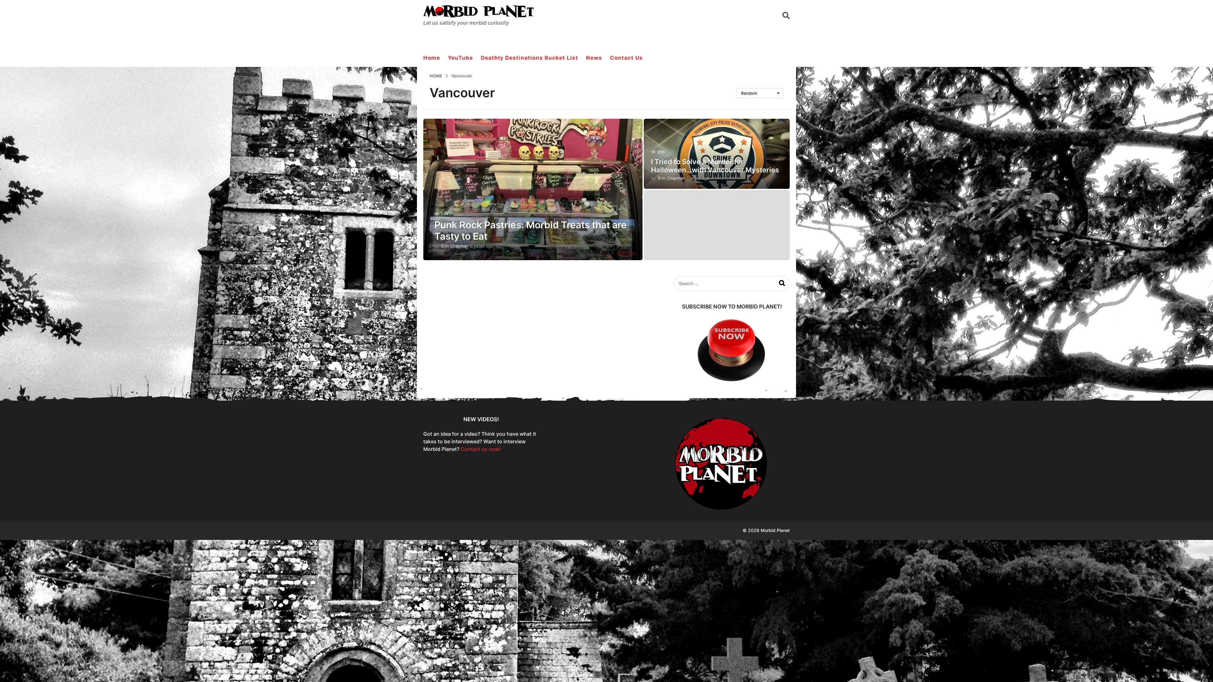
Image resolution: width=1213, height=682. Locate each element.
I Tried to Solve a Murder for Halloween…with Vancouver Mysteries (715, 166)
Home (431, 58)
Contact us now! (481, 449)
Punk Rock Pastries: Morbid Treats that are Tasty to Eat (530, 230)
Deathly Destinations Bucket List (529, 58)
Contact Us (626, 58)
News (594, 58)
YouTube (460, 58)
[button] (786, 15)
